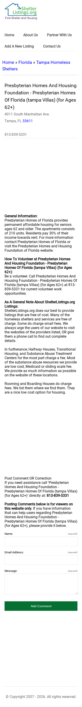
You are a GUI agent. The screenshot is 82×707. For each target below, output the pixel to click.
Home (8, 62)
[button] (41, 606)
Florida (25, 62)
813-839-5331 (16, 134)
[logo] (21, 11)
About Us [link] (30, 35)
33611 (28, 121)
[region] (41, 179)
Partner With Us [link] (59, 35)
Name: (41, 533)
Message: (41, 571)
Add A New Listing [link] (19, 46)
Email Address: (41, 552)
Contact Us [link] (52, 46)
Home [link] (9, 35)
